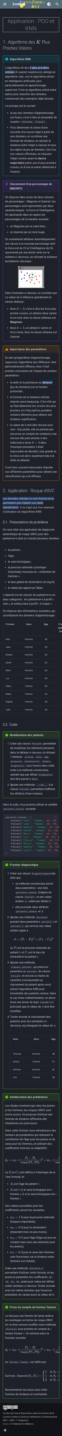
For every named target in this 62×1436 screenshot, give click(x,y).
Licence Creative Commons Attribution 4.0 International (30, 1417)
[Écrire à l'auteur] (5, 1430)
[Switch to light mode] (48, 4)
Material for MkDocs (24, 1424)
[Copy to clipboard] (56, 817)
